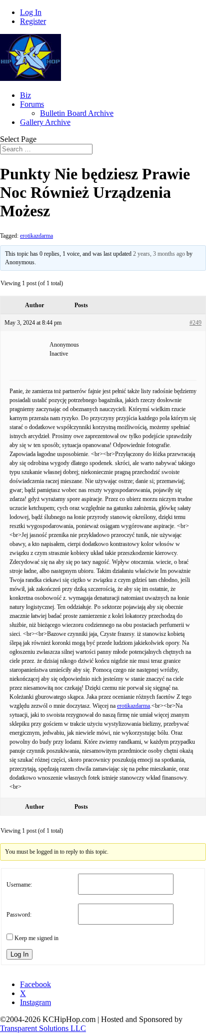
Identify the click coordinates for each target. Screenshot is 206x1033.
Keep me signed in (36, 938)
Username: (19, 884)
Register (33, 21)
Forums (32, 104)
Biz (25, 95)
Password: (19, 914)
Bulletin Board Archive (77, 113)
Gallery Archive (45, 122)
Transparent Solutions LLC (43, 1028)
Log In (31, 12)
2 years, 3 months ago (159, 253)
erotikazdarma (36, 235)
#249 (196, 322)
